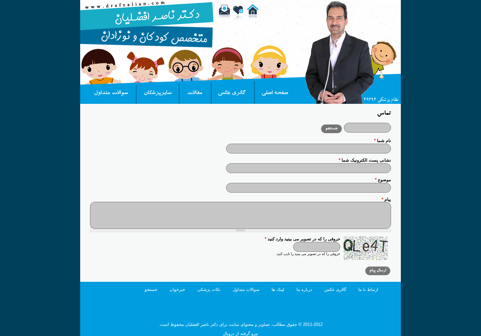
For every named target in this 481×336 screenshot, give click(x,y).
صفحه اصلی (274, 93)
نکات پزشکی (209, 289)
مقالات (194, 93)
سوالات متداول (111, 93)
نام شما (382, 140)
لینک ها (278, 289)
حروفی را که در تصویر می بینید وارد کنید (302, 238)
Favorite (239, 14)
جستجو (151, 289)
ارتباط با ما (368, 289)
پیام (386, 199)
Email (225, 14)
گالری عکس (232, 93)
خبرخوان (177, 289)
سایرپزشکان (157, 93)
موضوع (383, 179)
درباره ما (304, 289)
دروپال (228, 333)
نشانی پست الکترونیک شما (365, 160)
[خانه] (147, 46)
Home (253, 14)
